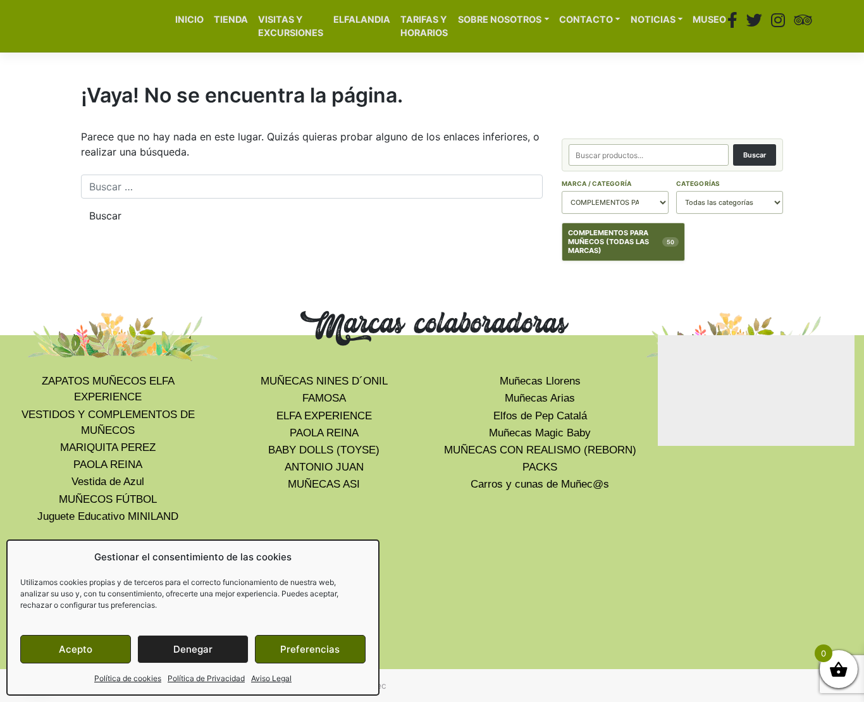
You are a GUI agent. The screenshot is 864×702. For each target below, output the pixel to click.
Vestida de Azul (107, 482)
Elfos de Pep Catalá (540, 416)
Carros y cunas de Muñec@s (540, 484)
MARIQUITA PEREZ (108, 447)
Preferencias (310, 649)
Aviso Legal (271, 678)
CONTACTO (586, 19)
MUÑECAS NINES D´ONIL (324, 381)
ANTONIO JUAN (324, 467)
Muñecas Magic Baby (540, 433)
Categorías (698, 183)
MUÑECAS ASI (324, 484)
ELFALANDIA (361, 19)
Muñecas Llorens (540, 381)
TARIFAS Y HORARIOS (424, 26)
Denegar (193, 649)
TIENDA (231, 19)
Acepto (75, 649)
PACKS (539, 467)
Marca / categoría (596, 183)
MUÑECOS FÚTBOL (108, 499)
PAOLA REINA (107, 465)
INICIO (189, 19)
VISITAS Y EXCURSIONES (290, 26)
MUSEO (709, 19)
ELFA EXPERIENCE (324, 416)
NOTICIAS (653, 19)
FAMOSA (324, 398)
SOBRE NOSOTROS (499, 19)
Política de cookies (127, 678)
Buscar (754, 155)
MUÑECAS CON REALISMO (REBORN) (540, 450)
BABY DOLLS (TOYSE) (324, 450)
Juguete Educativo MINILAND (107, 516)
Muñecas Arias (540, 398)
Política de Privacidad (206, 678)
